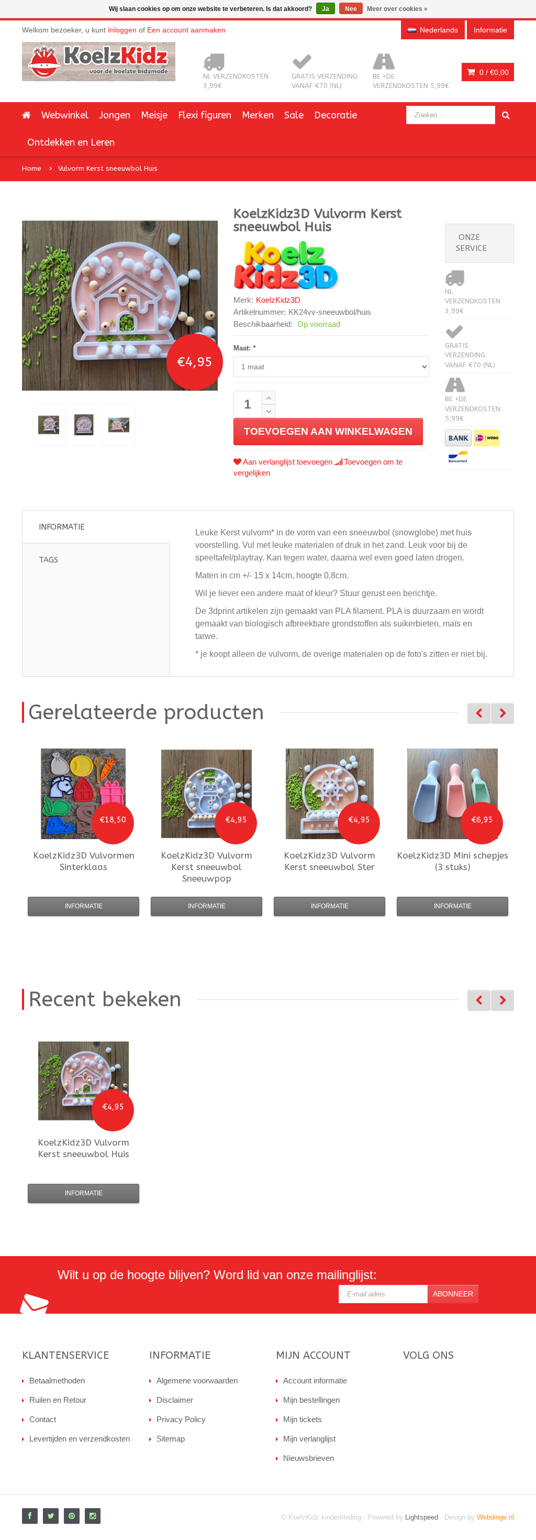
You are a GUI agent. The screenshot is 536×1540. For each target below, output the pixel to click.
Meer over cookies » (397, 9)
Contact (42, 1419)
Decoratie (335, 115)
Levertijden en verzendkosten (79, 1438)
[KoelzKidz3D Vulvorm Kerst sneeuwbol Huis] (48, 424)
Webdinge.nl (495, 1517)
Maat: (244, 348)
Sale (294, 115)
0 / (493, 72)
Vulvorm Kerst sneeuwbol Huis (108, 168)
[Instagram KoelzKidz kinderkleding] (92, 1516)
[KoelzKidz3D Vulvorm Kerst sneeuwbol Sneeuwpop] (206, 794)
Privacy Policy (181, 1419)
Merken (258, 115)
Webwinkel (64, 115)
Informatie (62, 527)
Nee (351, 9)
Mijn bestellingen (311, 1399)
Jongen (114, 115)
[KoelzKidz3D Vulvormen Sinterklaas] (83, 794)
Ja (325, 9)
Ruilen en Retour (57, 1399)
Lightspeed (421, 1517)
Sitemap (171, 1438)
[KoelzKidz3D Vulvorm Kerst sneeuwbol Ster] (329, 794)
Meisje (154, 115)
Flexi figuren (204, 115)
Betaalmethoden (57, 1380)
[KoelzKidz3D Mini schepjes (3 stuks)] (452, 794)
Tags (48, 560)
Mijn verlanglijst (309, 1438)
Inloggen (122, 30)
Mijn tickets (302, 1419)
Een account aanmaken (186, 30)
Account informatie (315, 1380)
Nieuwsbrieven (308, 1458)
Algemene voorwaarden (197, 1380)
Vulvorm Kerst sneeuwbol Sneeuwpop (206, 867)
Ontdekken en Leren (71, 142)
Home (31, 168)
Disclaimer (175, 1399)
